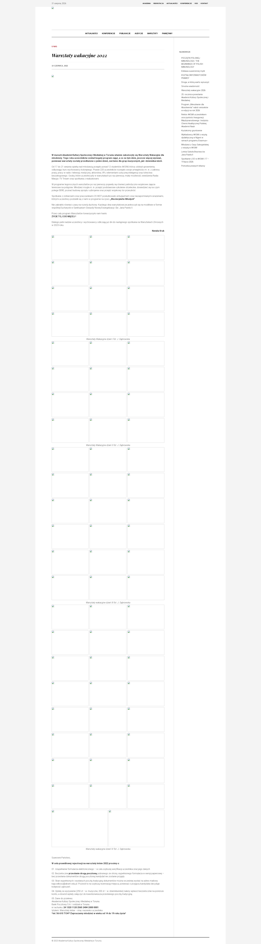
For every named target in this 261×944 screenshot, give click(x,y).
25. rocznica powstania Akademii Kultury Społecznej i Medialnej (194, 97)
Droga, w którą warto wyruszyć (195, 82)
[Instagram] (203, 940)
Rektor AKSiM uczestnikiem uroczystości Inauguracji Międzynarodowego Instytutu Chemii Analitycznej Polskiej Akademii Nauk (194, 120)
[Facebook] (199, 940)
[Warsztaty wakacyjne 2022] (108, 112)
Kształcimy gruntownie (191, 130)
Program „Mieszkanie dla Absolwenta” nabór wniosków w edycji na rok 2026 (194, 107)
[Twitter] (207, 940)
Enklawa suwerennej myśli (193, 71)
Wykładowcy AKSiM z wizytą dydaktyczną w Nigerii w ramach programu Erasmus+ (194, 137)
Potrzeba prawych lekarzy (193, 166)
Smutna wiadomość (190, 86)
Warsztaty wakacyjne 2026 (193, 90)
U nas (54, 47)
